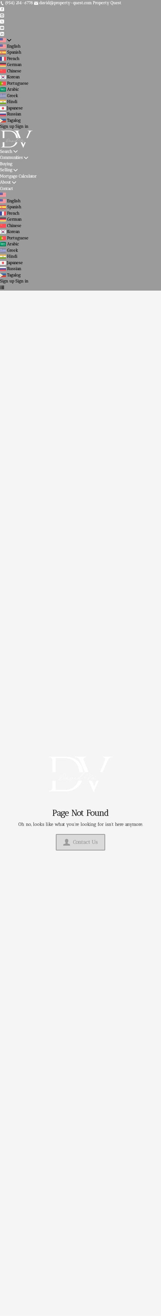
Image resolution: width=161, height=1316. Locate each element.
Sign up (7, 126)
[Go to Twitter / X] (2, 21)
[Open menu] (2, 288)
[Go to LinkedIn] (2, 33)
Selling (6, 169)
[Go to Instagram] (2, 15)
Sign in (21, 126)
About (5, 182)
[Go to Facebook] (2, 9)
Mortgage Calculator (18, 176)
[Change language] (5, 40)
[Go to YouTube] (2, 27)
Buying (6, 163)
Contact (6, 188)
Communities (11, 157)
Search (6, 151)
